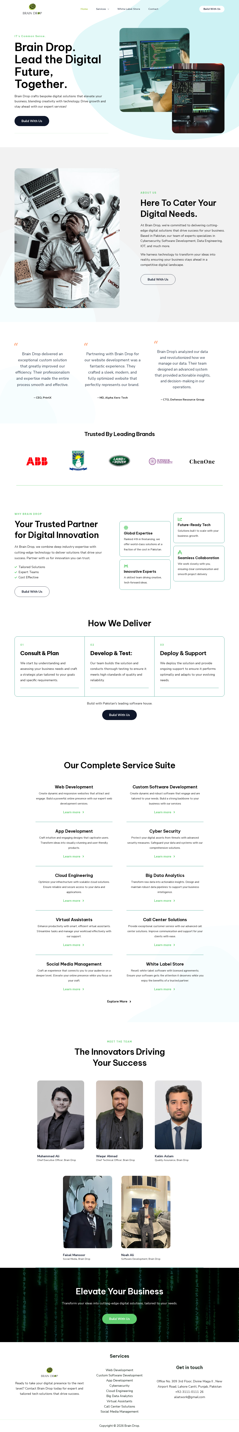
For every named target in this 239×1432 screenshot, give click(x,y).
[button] (107, 9)
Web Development (119, 1370)
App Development (119, 1380)
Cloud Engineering (119, 1391)
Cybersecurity (119, 1386)
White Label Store (128, 9)
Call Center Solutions (119, 1406)
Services (101, 9)
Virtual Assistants (119, 1401)
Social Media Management (120, 1411)
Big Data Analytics (119, 1396)
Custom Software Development (119, 1375)
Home (84, 9)
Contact (153, 9)
